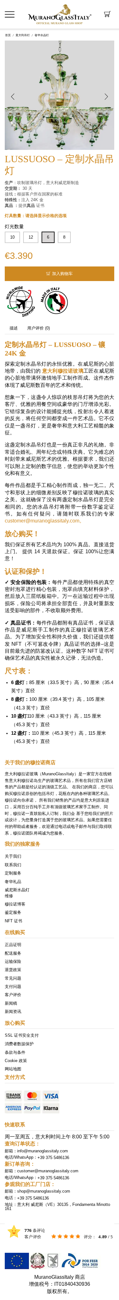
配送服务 (13, 953)
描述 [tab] (14, 328)
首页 (8, 35)
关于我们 (13, 856)
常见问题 (13, 978)
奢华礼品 (13, 881)
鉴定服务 (13, 912)
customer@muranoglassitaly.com (47, 1171)
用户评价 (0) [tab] (38, 328)
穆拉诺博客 (15, 903)
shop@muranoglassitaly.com (43, 1191)
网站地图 (13, 1068)
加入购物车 (62, 273)
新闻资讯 (13, 1011)
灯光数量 (14, 226)
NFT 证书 (13, 920)
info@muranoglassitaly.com (42, 1151)
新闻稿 (11, 1003)
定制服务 (13, 873)
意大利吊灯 (23, 35)
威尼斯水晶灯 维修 (17, 892)
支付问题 (13, 986)
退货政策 (13, 969)
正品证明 (13, 944)
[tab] (14, 328)
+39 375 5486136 (53, 1157)
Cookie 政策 (16, 1060)
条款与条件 (15, 1052)
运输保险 (13, 961)
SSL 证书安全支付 (22, 1035)
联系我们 (13, 864)
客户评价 (13, 994)
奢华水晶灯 (42, 35)
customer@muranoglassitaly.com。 (44, 520)
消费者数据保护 (19, 1043)
